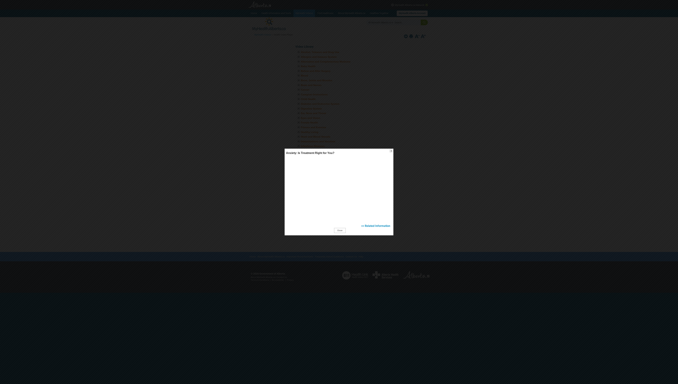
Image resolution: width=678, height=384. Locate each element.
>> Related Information (375, 226)
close (391, 151)
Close (340, 230)
